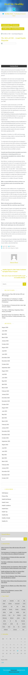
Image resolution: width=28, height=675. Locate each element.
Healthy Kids (5, 515)
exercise (4, 609)
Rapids (16, 248)
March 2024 (5, 387)
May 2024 (4, 381)
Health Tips (4, 511)
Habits (4, 612)
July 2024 (4, 374)
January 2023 (5, 428)
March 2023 (5, 421)
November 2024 (6, 361)
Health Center (5, 502)
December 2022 (6, 431)
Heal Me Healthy (14, 4)
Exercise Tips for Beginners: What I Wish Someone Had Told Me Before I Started (13, 577)
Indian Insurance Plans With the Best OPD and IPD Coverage (13, 294)
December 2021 (6, 471)
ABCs (4, 248)
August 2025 (5, 347)
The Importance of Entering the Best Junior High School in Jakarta (14, 306)
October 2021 (5, 478)
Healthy (17, 612)
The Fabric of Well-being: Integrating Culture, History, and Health (13, 310)
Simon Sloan (14, 262)
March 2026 (5, 337)
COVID (24, 603)
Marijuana (5, 618)
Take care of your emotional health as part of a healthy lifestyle (13, 276)
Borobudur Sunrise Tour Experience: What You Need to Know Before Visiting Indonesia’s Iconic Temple (14, 316)
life (13, 615)
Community (17, 603)
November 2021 (6, 474)
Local (24, 615)
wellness (6, 629)
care (18, 600)
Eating (23, 606)
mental (18, 618)
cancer (4, 600)
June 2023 (4, 411)
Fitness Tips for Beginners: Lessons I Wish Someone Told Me (11, 591)
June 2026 (4, 330)
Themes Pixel (14, 670)
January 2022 (5, 468)
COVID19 (5, 606)
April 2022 (4, 458)
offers (4, 620)
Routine (23, 623)
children (10, 603)
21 (17, 650)
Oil (10, 620)
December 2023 (6, 397)
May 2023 (4, 414)
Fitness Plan (5, 496)
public (11, 623)
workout (15, 629)
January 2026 (5, 341)
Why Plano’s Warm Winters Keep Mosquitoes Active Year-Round (13, 581)
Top (18, 626)
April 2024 (4, 384)
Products (23, 620)
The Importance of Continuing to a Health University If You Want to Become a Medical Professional (12, 300)
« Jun (2, 662)
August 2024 (5, 371)
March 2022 (5, 461)
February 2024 (5, 391)
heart (24, 612)
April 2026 (4, 334)
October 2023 (5, 404)
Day (11, 606)
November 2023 (6, 401)
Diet (17, 606)
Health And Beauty (6, 499)
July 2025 (4, 351)
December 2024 (6, 357)
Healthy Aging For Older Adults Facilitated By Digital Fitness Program (14, 270)
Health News (5, 508)
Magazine (13, 248)
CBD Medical (15, 25)
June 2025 (4, 354)
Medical (12, 618)
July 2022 (4, 448)
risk (17, 623)
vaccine (24, 626)
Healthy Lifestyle (6, 518)
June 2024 (4, 377)
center (4, 603)
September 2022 (6, 441)
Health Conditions (6, 505)
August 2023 (5, 407)
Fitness (16, 609)
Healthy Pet (5, 521)
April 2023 (4, 418)
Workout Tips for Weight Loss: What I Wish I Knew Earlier (13, 586)
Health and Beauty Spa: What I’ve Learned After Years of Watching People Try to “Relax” (12, 572)
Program (4, 623)
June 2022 (4, 451)
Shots (3, 626)
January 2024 (5, 394)
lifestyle (19, 615)
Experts (10, 609)
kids (9, 615)
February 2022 (5, 464)
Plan (16, 620)
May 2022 (4, 454)
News (24, 618)
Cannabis (12, 600)
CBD (6, 248)
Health (10, 612)
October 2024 (5, 364)
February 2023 (5, 424)
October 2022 (5, 438)
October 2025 (5, 344)
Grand (9, 248)
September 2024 (6, 367)
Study (9, 626)
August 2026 (5, 327)
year (23, 629)
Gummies (23, 609)
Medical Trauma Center (14, 671)
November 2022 (6, 434)
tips (14, 626)
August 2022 (5, 444)
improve (4, 615)
